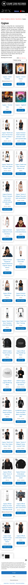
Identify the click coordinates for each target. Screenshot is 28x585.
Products (7, 19)
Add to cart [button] (21, 84)
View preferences (14, 580)
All (25, 58)
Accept (14, 572)
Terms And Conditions (20, 583)
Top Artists (18, 19)
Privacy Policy (12, 583)
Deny (14, 576)
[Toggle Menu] (26, 15)
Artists (12, 19)
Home (2, 19)
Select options (7, 144)
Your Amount (7, 84)
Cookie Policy (6, 583)
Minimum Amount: (6, 81)
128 (22, 58)
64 (20, 58)
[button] (26, 560)
